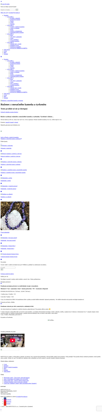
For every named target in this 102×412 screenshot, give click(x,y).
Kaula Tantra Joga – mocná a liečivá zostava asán (16, 380)
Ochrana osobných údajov (7, 273)
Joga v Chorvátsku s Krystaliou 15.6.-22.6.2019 (16, 379)
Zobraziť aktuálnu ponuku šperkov (9, 112)
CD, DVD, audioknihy (16, 36)
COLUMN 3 (10, 34)
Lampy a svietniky (15, 28)
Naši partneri (7, 371)
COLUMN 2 (10, 25)
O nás (5, 51)
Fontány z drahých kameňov (17, 26)
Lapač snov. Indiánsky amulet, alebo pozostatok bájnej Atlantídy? (20, 383)
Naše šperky (7, 49)
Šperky (12, 21)
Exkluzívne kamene (15, 19)
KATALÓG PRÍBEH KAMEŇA (18, 48)
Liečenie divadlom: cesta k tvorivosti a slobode (15, 382)
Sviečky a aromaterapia (16, 31)
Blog (5, 52)
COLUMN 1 (10, 16)
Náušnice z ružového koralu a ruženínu (11, 138)
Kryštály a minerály (15, 18)
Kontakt (6, 54)
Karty (11, 35)
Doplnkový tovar (14, 45)
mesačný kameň (9, 122)
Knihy (11, 29)
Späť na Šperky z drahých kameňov (10, 137)
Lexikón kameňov (14, 41)
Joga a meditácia (14, 39)
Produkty (6, 15)
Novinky (12, 24)
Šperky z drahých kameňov (11, 367)
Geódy (12, 22)
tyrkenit (16, 122)
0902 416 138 (4, 12)
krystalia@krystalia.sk (14, 12)
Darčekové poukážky (15, 46)
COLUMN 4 (10, 42)
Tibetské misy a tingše (15, 44)
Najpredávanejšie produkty (17, 32)
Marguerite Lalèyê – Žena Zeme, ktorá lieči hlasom (17, 377)
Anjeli (11, 38)
